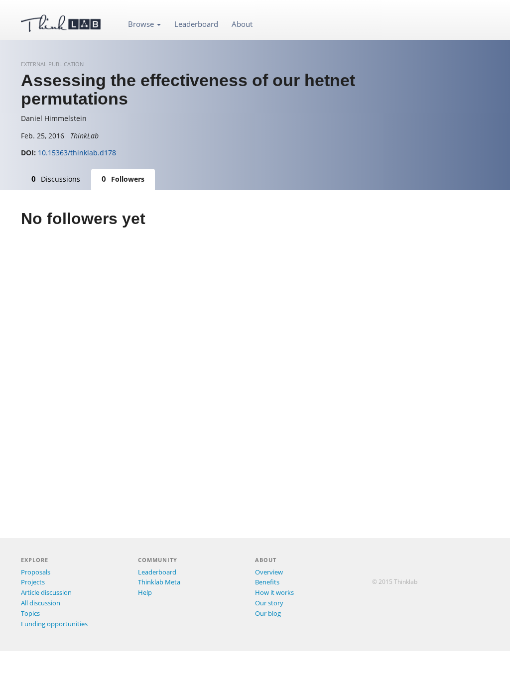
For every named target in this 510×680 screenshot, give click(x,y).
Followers (123, 179)
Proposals (35, 571)
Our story (269, 602)
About (242, 24)
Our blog (268, 613)
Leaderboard (196, 24)
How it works (274, 592)
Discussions (55, 179)
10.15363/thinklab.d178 (77, 152)
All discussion (40, 602)
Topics (30, 613)
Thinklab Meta (159, 581)
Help (145, 592)
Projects (33, 581)
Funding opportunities (54, 623)
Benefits (267, 581)
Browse (142, 24)
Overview (269, 571)
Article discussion (46, 592)
